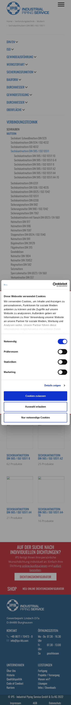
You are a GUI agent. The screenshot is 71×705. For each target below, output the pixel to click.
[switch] (62, 351)
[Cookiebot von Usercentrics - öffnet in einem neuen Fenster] (52, 284)
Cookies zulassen (35, 396)
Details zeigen (52, 385)
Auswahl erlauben (35, 406)
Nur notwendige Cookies (35, 417)
